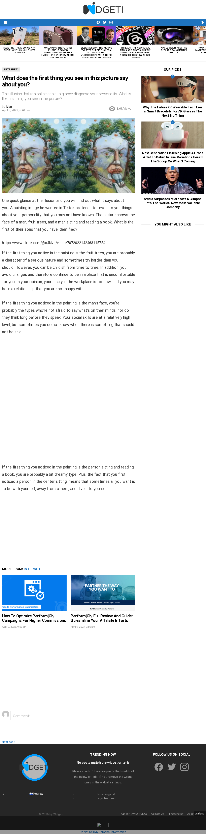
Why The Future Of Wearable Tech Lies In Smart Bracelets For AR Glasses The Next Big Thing (173, 111)
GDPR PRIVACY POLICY (134, 813)
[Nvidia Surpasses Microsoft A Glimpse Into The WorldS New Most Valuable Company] (172, 180)
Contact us (157, 813)
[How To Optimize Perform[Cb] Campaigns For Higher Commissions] (34, 593)
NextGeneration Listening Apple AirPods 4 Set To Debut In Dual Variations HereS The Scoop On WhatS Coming (172, 157)
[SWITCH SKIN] (202, 22)
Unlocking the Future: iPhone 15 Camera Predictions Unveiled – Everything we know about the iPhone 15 (57, 53)
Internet (32, 569)
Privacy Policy (175, 813)
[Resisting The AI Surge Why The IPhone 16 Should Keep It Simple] (19, 35)
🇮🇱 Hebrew (36, 793)
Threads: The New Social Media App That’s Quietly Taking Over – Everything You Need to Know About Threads (135, 53)
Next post (8, 742)
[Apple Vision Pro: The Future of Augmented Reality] (173, 35)
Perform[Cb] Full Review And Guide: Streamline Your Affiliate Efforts (102, 618)
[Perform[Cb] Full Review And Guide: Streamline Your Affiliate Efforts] (103, 593)
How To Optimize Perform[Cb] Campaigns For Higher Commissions (34, 618)
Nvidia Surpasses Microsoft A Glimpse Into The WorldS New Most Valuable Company (173, 203)
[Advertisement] (68, 370)
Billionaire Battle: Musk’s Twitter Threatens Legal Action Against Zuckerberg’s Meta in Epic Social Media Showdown (96, 53)
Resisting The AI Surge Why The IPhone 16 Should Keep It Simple (19, 50)
